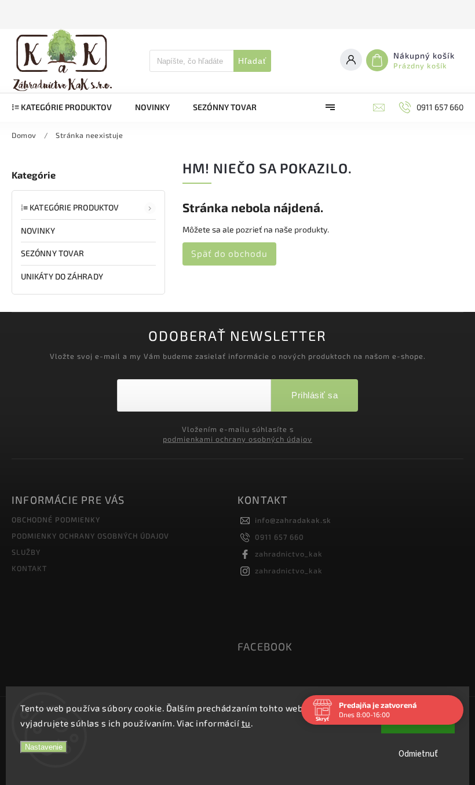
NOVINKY (38, 230)
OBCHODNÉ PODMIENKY (56, 519)
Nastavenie (44, 747)
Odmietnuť (418, 754)
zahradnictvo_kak (289, 553)
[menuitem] (67, 107)
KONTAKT (29, 568)
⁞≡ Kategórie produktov (70, 207)
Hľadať (252, 61)
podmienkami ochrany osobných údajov (237, 439)
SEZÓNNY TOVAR (52, 253)
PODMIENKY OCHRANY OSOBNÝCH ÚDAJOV (90, 535)
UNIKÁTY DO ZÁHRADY (62, 276)
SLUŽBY (26, 552)
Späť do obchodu (229, 253)
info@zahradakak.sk (293, 520)
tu (246, 723)
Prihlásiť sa (314, 395)
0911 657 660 (279, 536)
